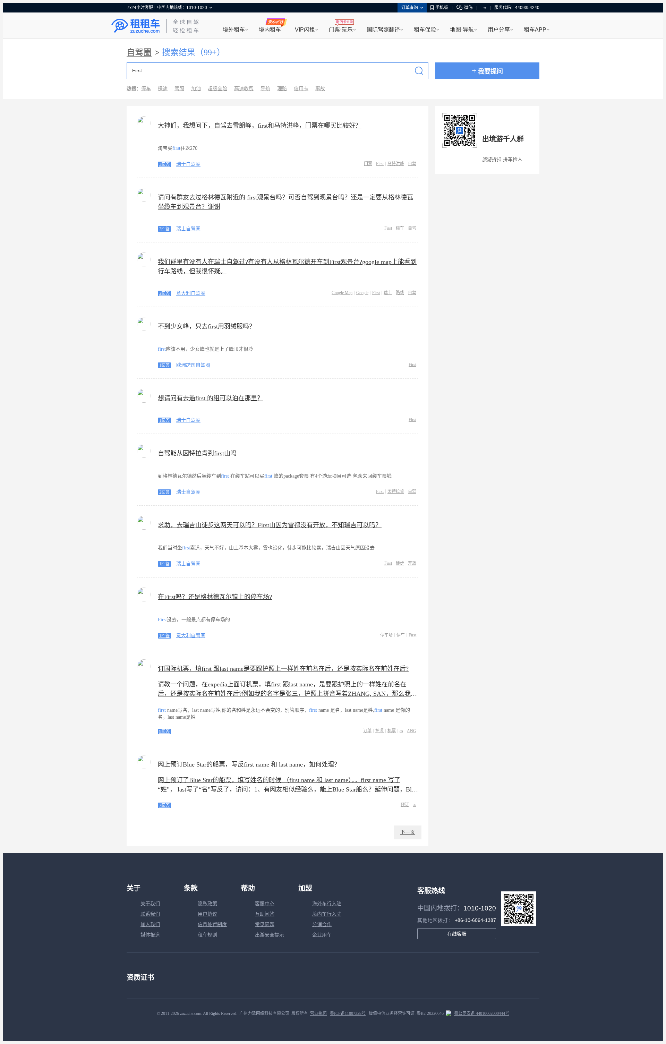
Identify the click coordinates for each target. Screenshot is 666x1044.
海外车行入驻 (326, 903)
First (380, 164)
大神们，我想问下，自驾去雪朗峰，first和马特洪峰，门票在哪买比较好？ (259, 125)
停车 (146, 88)
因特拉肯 (395, 491)
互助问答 (264, 914)
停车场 (386, 635)
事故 (320, 88)
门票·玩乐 (341, 30)
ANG (411, 731)
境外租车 (234, 30)
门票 (368, 164)
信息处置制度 (212, 924)
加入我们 (150, 924)
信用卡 (301, 88)
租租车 (135, 26)
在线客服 (457, 933)
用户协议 (207, 914)
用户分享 (499, 30)
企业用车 (322, 935)
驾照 (179, 88)
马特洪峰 (395, 164)
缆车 (400, 228)
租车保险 (425, 30)
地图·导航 (462, 30)
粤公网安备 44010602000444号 (481, 1013)
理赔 (282, 88)
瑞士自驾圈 (188, 164)
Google (362, 293)
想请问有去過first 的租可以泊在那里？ (210, 398)
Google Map (342, 293)
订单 (367, 731)
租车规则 (207, 935)
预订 (405, 805)
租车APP (535, 30)
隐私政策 (207, 903)
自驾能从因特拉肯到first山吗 (197, 453)
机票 (391, 731)
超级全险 (217, 88)
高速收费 (244, 88)
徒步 (400, 563)
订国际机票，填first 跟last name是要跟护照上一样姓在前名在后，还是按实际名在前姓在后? (283, 668)
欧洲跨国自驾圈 (193, 365)
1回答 (164, 365)
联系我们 (150, 914)
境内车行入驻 (326, 914)
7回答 (164, 805)
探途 (163, 88)
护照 (379, 731)
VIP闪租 (305, 30)
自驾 (412, 164)
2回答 (164, 228)
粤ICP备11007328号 (348, 1013)
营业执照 (318, 1013)
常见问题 (264, 924)
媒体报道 (150, 935)
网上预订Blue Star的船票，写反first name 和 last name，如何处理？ (249, 764)
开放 (412, 563)
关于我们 (150, 903)
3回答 (164, 164)
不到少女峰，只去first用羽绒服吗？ (206, 326)
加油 (196, 88)
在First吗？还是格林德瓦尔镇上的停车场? (215, 596)
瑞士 (388, 293)
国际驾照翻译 (383, 30)
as (401, 731)
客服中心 (264, 903)
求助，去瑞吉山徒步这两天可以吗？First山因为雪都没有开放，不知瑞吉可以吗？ (270, 525)
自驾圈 (139, 52)
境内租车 (270, 30)
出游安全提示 (269, 935)
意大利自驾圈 (190, 293)
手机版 (441, 7)
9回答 (164, 731)
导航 (265, 88)
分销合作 (322, 924)
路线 (400, 293)
